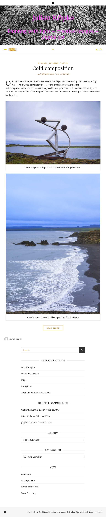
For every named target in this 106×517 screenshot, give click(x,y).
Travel (64, 63)
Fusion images (28, 367)
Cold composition (53, 68)
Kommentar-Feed (29, 486)
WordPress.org (28, 493)
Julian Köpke (53, 18)
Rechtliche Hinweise (47, 512)
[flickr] (53, 3)
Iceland (54, 63)
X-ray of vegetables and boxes (36, 392)
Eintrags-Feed (28, 480)
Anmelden (26, 474)
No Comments (62, 73)
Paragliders (26, 386)
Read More (53, 328)
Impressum (61, 512)
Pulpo (24, 379)
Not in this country (30, 373)
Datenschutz (32, 512)
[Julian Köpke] (12, 49)
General (43, 63)
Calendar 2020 (43, 416)
